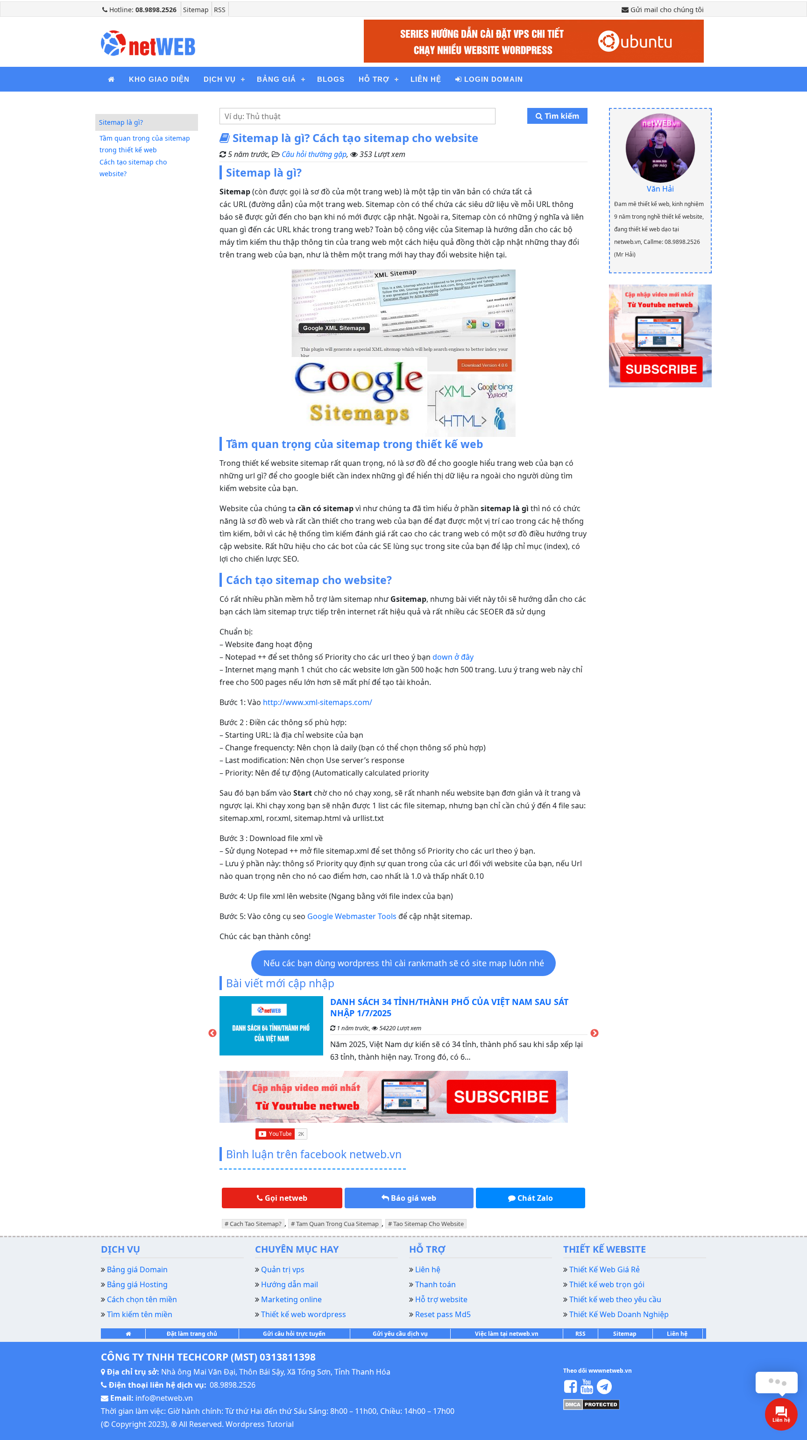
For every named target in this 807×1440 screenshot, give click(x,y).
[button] (282, 1198)
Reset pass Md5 (443, 1314)
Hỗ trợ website (441, 1299)
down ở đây (453, 657)
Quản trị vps (282, 1269)
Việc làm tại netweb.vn (506, 1334)
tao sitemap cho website (428, 1223)
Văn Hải (660, 189)
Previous (212, 1033)
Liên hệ (426, 79)
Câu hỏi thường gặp (314, 154)
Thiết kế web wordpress (303, 1314)
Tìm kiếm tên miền (139, 1314)
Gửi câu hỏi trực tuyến (294, 1334)
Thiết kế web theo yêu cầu (615, 1299)
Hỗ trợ (374, 79)
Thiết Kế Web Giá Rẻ (604, 1269)
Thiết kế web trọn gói (606, 1284)
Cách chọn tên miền (142, 1299)
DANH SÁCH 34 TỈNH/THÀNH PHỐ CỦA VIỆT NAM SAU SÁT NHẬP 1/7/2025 (449, 1007)
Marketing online (291, 1299)
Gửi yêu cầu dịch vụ (400, 1334)
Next (594, 1033)
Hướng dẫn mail (289, 1284)
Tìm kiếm (561, 116)
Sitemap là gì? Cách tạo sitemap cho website (354, 137)
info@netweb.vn (164, 1398)
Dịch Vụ (220, 79)
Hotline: (142, 9)
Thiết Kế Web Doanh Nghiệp (619, 1314)
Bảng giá (276, 79)
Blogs (331, 79)
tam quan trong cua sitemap (337, 1223)
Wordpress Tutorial (260, 1424)
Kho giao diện (159, 79)
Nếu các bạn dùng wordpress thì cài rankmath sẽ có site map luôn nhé (403, 963)
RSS (220, 9)
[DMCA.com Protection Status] (591, 1403)
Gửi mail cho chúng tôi (666, 9)
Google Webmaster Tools (351, 916)
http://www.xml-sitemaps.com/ (317, 702)
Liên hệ (677, 1334)
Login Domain (492, 79)
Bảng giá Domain (137, 1269)
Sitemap (196, 9)
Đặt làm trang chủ (192, 1334)
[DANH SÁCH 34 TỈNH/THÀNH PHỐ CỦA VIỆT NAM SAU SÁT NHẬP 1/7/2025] (271, 1033)
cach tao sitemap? (256, 1223)
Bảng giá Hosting (137, 1284)
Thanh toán (435, 1284)
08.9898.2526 (232, 1385)
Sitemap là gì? (121, 122)
